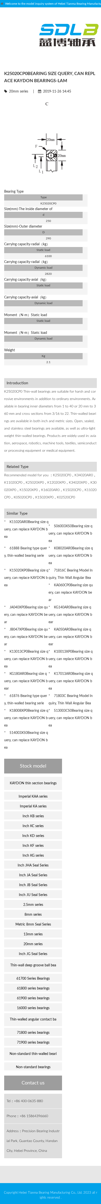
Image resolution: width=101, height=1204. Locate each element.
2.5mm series (33, 905)
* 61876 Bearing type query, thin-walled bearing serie (25, 699)
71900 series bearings (33, 1042)
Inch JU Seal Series (33, 895)
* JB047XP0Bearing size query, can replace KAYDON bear (26, 637)
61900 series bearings (33, 998)
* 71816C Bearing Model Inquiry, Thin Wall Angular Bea (71, 574)
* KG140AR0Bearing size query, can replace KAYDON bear (70, 615)
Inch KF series (33, 846)
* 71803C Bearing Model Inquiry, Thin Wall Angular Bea (71, 699)
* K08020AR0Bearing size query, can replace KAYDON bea (71, 556)
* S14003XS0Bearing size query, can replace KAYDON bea (26, 740)
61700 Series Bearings (33, 978)
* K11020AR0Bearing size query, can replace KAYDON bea (26, 529)
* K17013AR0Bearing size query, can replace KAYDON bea (71, 681)
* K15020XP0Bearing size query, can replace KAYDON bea (26, 578)
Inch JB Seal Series (33, 885)
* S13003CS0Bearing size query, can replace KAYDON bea (70, 718)
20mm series (18, 91)
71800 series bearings (33, 1032)
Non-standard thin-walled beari (33, 1054)
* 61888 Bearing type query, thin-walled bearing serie (25, 552)
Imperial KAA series (33, 796)
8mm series (33, 914)
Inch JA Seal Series (33, 875)
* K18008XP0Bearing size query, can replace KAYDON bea (26, 718)
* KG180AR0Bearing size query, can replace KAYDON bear (26, 681)
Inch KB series (33, 816)
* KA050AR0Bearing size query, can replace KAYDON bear (70, 637)
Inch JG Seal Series (33, 954)
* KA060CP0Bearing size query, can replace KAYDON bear (71, 593)
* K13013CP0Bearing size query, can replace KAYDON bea (26, 659)
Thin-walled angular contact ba (33, 1019)
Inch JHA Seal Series (33, 865)
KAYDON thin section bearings (33, 783)
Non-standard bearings (33, 1067)
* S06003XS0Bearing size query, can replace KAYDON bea (70, 534)
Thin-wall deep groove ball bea (33, 965)
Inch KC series (33, 826)
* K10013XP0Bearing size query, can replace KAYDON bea (71, 659)
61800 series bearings (33, 988)
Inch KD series (33, 836)
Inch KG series (33, 855)
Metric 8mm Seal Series (33, 924)
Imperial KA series (33, 806)
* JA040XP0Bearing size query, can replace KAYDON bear (26, 615)
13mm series (33, 934)
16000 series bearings (33, 1008)
